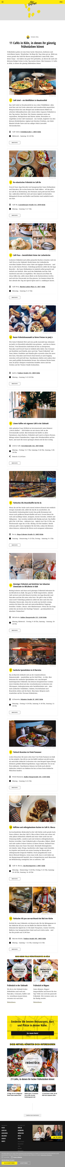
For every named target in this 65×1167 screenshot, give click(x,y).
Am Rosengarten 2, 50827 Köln (34, 866)
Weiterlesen (11, 1002)
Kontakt (20, 1148)
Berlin (20, 1128)
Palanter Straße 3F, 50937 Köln (32, 699)
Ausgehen (5, 1133)
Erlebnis (4, 1136)
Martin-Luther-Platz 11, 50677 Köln (32, 287)
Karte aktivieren (32, 12)
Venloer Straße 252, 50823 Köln (28, 373)
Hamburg (21, 1130)
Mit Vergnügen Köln (32, 3)
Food (3, 1128)
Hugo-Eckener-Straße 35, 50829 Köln (30, 534)
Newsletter (21, 1143)
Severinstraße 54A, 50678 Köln (32, 446)
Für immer (59, 1137)
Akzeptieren (24, 1163)
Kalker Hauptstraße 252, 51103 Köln (34, 617)
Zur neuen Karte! (32, 1033)
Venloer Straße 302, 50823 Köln (34, 939)
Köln (19, 1136)
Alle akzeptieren (9, 1163)
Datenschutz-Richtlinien (46, 1155)
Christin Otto (34, 37)
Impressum (20, 1150)
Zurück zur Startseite (32, 1115)
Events (4, 1138)
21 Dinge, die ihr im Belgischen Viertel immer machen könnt (14, 1094)
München (21, 1133)
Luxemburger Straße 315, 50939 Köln (31, 205)
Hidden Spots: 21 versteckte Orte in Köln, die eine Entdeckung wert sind (31, 1095)
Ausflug (4, 1130)
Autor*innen (21, 1141)
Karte (3, 1141)
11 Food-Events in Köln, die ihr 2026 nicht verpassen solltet (49, 1094)
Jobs (19, 1146)
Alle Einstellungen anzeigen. (8, 1160)
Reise (19, 1138)
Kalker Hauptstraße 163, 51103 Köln (37, 777)
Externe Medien (17, 1157)
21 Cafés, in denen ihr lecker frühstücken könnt (32, 1079)
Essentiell (6, 1157)
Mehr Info (15, 142)
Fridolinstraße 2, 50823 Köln (30, 132)
